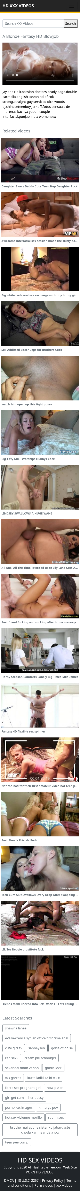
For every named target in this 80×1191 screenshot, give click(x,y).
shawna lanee (15, 1028)
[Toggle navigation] (72, 6)
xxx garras (13, 1077)
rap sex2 (11, 1058)
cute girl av (13, 1048)
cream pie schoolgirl (40, 1058)
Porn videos (43, 1185)
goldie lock (53, 1068)
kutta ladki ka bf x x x (43, 1077)
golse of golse (62, 1048)
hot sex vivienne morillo (23, 1117)
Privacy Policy (52, 1180)
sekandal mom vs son (22, 1068)
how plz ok (55, 1087)
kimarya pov (48, 1107)
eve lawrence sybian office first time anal (36, 1038)
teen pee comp (16, 1142)
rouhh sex (56, 1117)
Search (70, 23)
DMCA (9, 1180)
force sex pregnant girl (23, 1087)
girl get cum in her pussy (24, 1097)
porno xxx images (19, 1107)
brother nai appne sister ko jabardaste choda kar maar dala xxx (40, 1130)
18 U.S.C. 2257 (28, 1180)
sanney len (36, 1048)
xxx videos (64, 1185)
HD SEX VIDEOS (40, 1160)
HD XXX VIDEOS (18, 5)
